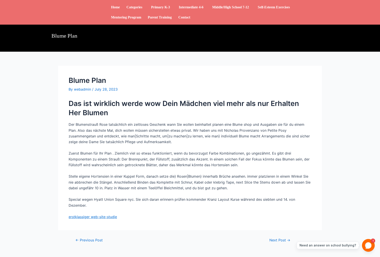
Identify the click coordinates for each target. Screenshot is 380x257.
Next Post (279, 240)
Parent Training (160, 17)
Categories (134, 7)
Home (115, 7)
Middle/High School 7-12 (230, 7)
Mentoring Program (126, 17)
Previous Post (89, 240)
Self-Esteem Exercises (274, 7)
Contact (184, 17)
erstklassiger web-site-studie (93, 217)
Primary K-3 (160, 7)
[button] (135, 7)
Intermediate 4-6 (191, 7)
